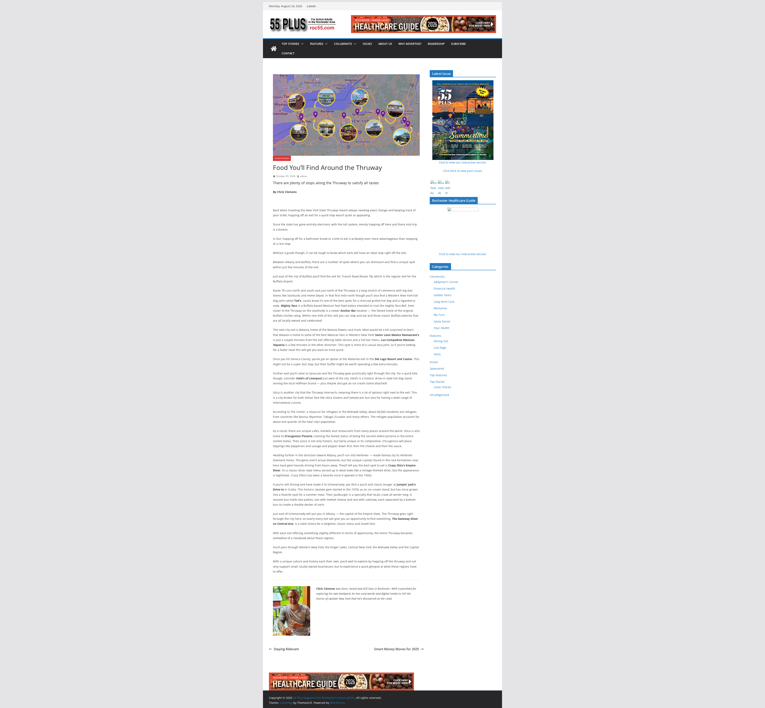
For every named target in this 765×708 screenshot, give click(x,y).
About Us (385, 44)
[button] (301, 44)
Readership (436, 44)
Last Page (440, 348)
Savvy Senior (442, 321)
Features (316, 44)
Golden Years (442, 295)
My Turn (439, 315)
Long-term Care (444, 302)
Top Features (438, 375)
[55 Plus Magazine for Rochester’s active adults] (274, 48)
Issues (367, 44)
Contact (288, 53)
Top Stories (290, 44)
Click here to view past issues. (463, 171)
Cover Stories (282, 158)
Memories (440, 308)
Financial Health (444, 288)
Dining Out (441, 341)
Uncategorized (439, 395)
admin (303, 176)
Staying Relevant (286, 649)
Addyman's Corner (446, 282)
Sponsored (437, 368)
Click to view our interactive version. (463, 254)
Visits (437, 354)
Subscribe (458, 44)
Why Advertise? (409, 44)
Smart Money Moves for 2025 (396, 649)
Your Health (441, 328)
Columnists (343, 44)
